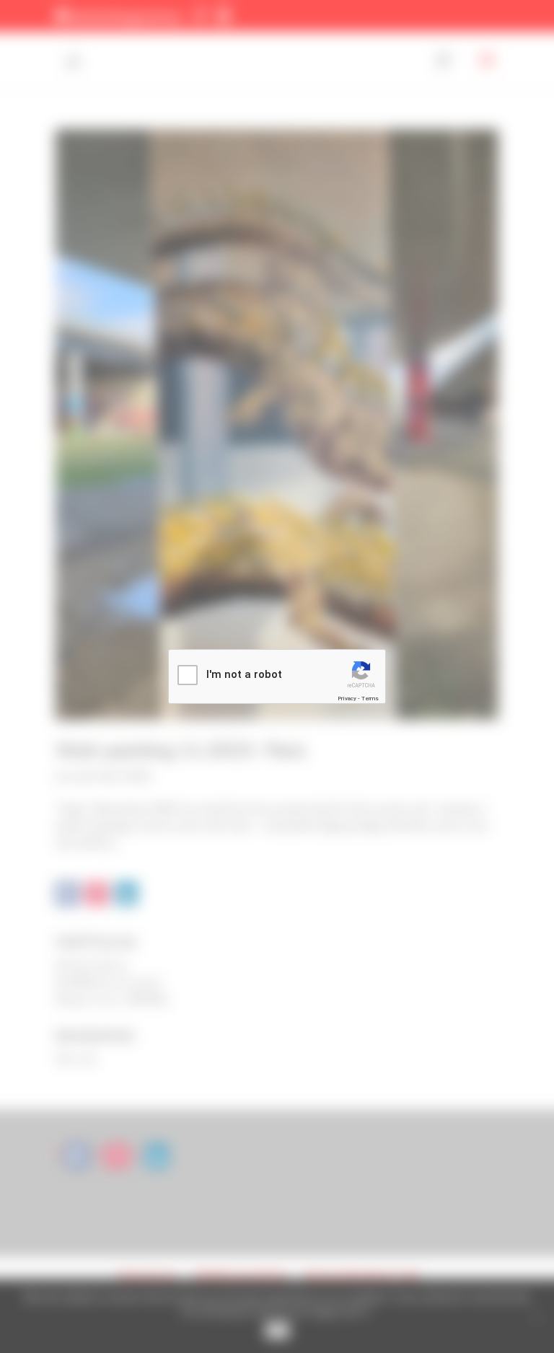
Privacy (347, 698)
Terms (370, 698)
